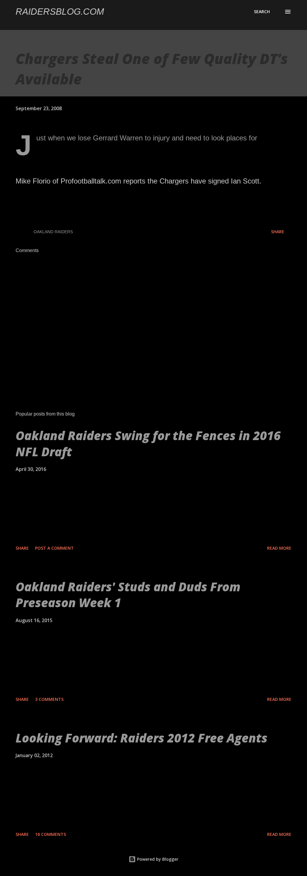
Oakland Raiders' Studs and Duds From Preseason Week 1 (128, 594)
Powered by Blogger (157, 859)
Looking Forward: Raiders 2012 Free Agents (141, 738)
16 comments (50, 834)
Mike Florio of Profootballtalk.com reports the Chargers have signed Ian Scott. (138, 181)
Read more (279, 548)
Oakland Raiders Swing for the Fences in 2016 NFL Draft (148, 443)
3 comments (49, 699)
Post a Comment (54, 548)
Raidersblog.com (60, 11)
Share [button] (277, 231)
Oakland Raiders (53, 231)
